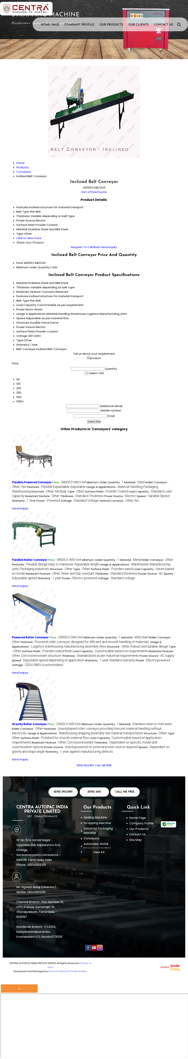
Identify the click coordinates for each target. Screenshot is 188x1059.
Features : (56, 487)
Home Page (50, 24)
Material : (134, 482)
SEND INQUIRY (85, 765)
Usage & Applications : (85, 733)
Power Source (25, 327)
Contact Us (163, 24)
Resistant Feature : (42, 496)
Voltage (21, 336)
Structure (22, 323)
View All (98, 852)
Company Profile (79, 24)
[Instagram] (100, 950)
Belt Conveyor (26, 349)
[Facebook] (88, 950)
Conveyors (91, 838)
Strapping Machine (97, 823)
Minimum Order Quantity (33, 267)
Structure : (49, 491)
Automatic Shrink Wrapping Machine (97, 846)
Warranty (22, 345)
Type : (76, 491)
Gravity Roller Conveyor (29, 724)
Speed (20, 318)
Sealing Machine (95, 817)
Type (19, 340)
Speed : (153, 496)
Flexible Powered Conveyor (32, 482)
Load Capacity (26, 305)
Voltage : (79, 501)
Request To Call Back (85, 247)
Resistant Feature (28, 292)
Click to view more (28, 238)
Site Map (135, 840)
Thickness (23, 287)
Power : (48, 501)
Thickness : (82, 496)
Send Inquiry (109, 247)
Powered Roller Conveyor (30, 637)
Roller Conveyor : (157, 560)
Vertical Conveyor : (119, 501)
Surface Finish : (106, 491)
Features (22, 296)
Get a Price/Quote (94, 192)
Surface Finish (25, 331)
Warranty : (24, 501)
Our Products (111, 24)
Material (21, 283)
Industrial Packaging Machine (98, 830)
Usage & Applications (31, 314)
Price (19, 263)
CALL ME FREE (103, 765)
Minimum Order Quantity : (105, 482)
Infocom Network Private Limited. (67, 971)
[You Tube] (94, 950)
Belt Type (22, 300)
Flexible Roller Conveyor (29, 560)
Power (20, 309)
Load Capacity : (110, 651)
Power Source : (120, 496)
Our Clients (138, 24)
